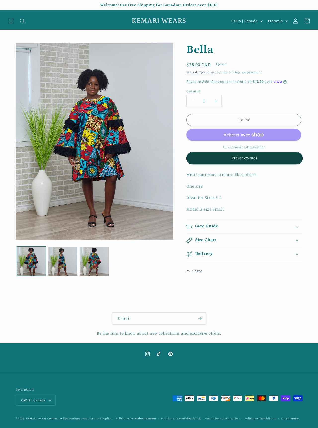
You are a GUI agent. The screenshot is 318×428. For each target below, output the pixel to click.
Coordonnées (290, 418)
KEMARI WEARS (36, 418)
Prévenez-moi (244, 158)
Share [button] (197, 271)
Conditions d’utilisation (222, 418)
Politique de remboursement (136, 418)
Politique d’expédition (260, 418)
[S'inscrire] (200, 318)
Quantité (193, 91)
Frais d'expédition (200, 72)
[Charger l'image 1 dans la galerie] (31, 261)
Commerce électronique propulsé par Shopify (79, 418)
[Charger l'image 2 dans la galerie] (63, 261)
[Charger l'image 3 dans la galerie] (94, 261)
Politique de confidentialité (180, 418)
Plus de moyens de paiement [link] (244, 147)
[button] (11, 21)
